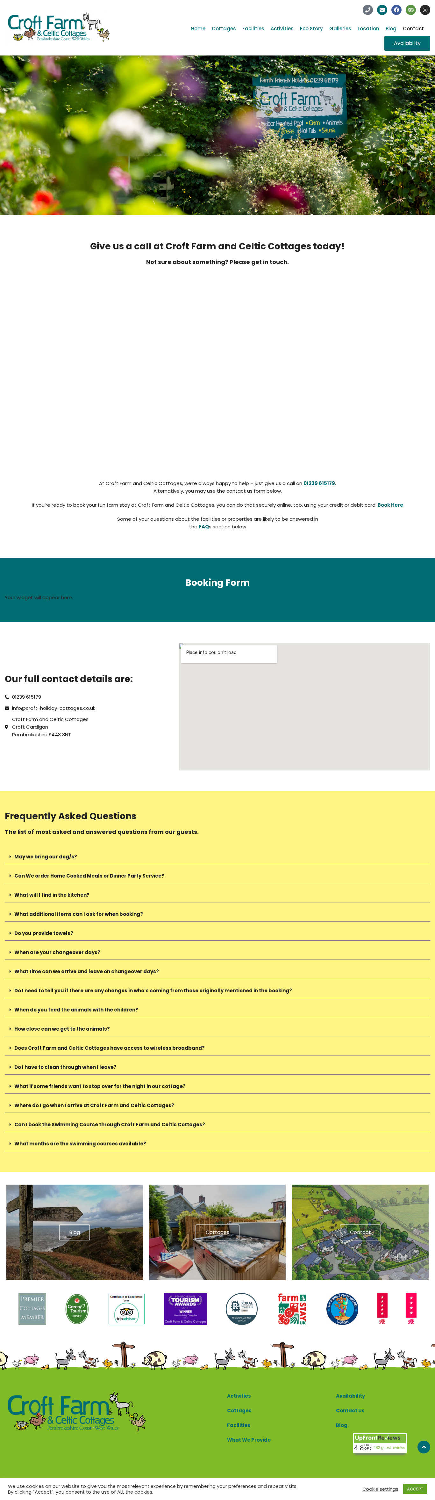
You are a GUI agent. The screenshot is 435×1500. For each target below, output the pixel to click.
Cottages (224, 28)
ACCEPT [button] (415, 1489)
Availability (350, 1396)
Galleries (340, 28)
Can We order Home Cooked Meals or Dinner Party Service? (89, 875)
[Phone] (368, 10)
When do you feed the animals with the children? (76, 1009)
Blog (391, 28)
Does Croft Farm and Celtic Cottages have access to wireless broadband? (109, 1048)
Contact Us (350, 1410)
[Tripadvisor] (411, 10)
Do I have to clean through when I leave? (65, 1067)
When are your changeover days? (57, 952)
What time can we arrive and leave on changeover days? (86, 971)
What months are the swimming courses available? (80, 1143)
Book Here (390, 505)
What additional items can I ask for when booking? (78, 914)
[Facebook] (396, 10)
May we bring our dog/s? (45, 856)
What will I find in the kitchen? (51, 895)
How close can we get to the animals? (62, 1029)
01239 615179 (319, 483)
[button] (217, 856)
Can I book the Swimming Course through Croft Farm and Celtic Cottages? (109, 1124)
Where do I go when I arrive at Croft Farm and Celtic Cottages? (94, 1105)
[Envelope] (382, 10)
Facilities (253, 28)
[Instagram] (425, 10)
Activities (282, 28)
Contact (413, 28)
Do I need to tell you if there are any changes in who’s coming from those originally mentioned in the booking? (153, 990)
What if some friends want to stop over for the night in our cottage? (100, 1086)
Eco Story (311, 28)
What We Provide (249, 1440)
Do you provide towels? (43, 933)
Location (368, 28)
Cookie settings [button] (380, 1489)
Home (198, 28)
